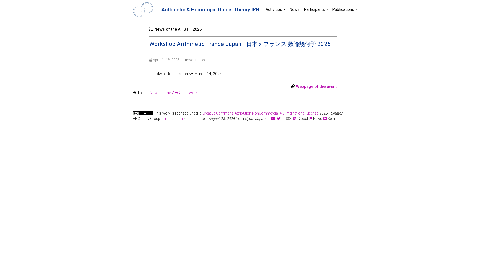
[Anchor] (153, 50)
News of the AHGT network (174, 92)
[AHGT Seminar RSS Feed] (325, 119)
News (294, 9)
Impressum (173, 119)
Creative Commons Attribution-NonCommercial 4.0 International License (260, 113)
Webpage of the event (316, 86)
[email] (273, 119)
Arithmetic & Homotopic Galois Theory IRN (210, 10)
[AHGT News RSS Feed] (310, 119)
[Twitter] (278, 119)
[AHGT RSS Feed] (294, 119)
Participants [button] (314, 9)
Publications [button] (343, 9)
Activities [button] (274, 9)
